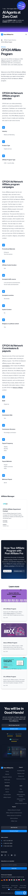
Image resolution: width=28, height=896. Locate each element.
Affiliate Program (7, 797)
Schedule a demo (18, 571)
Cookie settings (22, 887)
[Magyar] (12, 880)
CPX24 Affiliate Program (6, 42)
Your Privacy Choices (15, 889)
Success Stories (7, 794)
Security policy (14, 885)
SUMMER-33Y (6, 22)
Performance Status (20, 778)
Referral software (14, 818)
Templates (21, 791)
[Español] (7, 880)
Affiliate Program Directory (10, 40)
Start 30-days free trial (14, 725)
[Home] (1, 40)
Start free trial (14, 827)
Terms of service (5, 885)
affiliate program (5, 61)
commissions (6, 365)
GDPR (15, 887)
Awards (7, 791)
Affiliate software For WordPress (14, 815)
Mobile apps (7, 779)
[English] (4, 880)
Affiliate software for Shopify (14, 810)
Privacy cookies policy (7, 887)
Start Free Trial (7, 571)
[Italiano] (14, 880)
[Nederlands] (16, 880)
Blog (21, 789)
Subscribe (14, 868)
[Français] (9, 880)
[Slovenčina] (24, 880)
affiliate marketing (9, 566)
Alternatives (7, 782)
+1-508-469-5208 (7, 846)
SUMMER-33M (11, 20)
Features (7, 774)
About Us (7, 789)
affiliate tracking (8, 559)
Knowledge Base (21, 770)
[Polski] (19, 880)
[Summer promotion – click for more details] (14, 16)
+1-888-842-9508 (7, 843)
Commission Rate (7, 415)
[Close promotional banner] (26, 1)
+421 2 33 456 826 (8, 840)
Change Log (21, 776)
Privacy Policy (23, 885)
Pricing (7, 771)
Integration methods (7, 777)
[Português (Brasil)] (21, 880)
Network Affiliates (18, 387)
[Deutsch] (2, 880)
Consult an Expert (14, 831)
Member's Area (20, 773)
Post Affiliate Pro (13, 721)
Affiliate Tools (14, 821)
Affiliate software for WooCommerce (14, 812)
